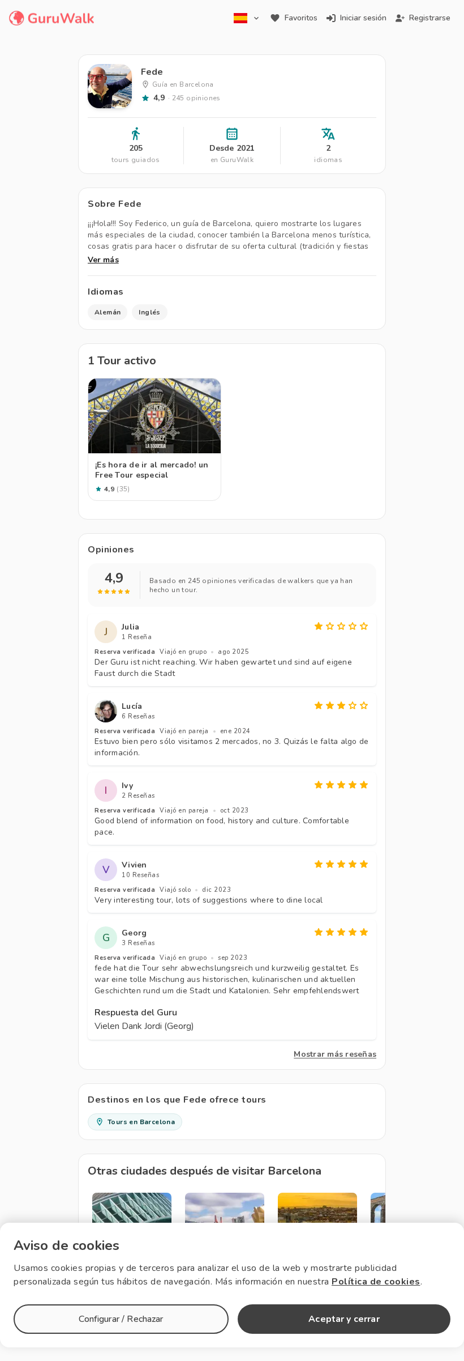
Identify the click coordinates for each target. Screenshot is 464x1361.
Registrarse (429, 17)
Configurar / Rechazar (121, 1319)
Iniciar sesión (363, 17)
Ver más (103, 259)
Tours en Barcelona (141, 1121)
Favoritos (301, 17)
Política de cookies (376, 1281)
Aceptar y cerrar (343, 1319)
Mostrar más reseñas (335, 1054)
